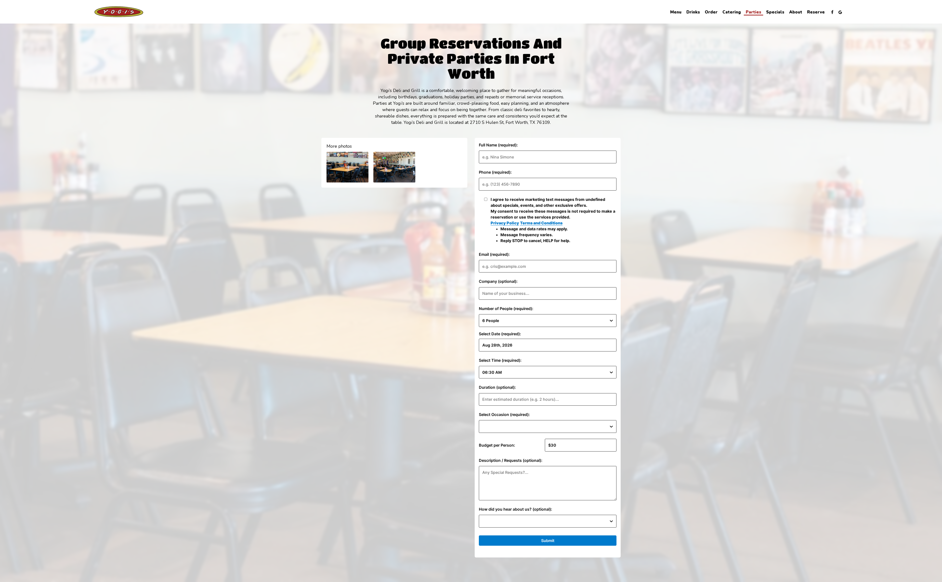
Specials (775, 12)
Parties (753, 12)
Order (711, 12)
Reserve (816, 12)
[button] (347, 167)
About (795, 12)
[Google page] (840, 12)
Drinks (693, 12)
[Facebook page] (832, 12)
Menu (675, 12)
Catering (731, 12)
